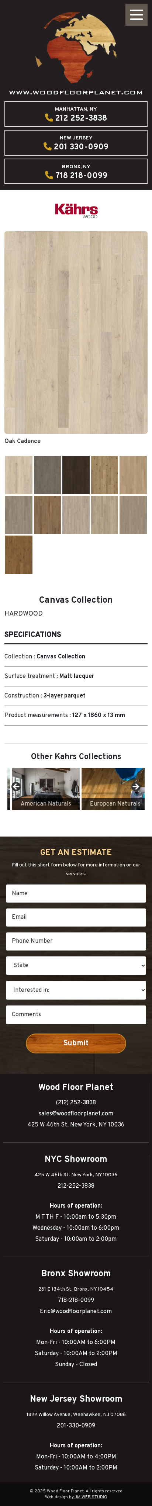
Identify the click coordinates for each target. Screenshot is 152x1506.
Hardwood (23, 614)
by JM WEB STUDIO (88, 1497)
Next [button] (135, 787)
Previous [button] (16, 787)
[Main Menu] (136, 15)
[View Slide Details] (41, 789)
